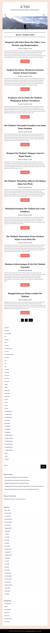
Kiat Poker (7, 612)
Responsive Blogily (30, 631)
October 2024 (8, 552)
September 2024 (8, 555)
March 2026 (7, 510)
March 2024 (7, 570)
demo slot (7, 375)
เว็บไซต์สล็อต (7, 426)
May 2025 (7, 540)
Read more (25, 61)
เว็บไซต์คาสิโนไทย (9, 435)
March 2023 (7, 591)
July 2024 (7, 561)
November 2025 (8, 522)
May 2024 (7, 567)
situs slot (7, 327)
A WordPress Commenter (9, 499)
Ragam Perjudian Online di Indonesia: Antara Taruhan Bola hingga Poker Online (21, 489)
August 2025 (7, 531)
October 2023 (8, 582)
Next (31, 320)
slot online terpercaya (9, 354)
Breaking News (8, 603)
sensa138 (7, 357)
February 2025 (8, 549)
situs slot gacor (8, 333)
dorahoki (6, 339)
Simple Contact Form (20, 499)
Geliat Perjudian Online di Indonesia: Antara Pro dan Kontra (17, 480)
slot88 (6, 384)
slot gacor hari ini (8, 348)
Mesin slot (7, 615)
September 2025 (8, 528)
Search (6, 465)
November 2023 (8, 579)
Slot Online (7, 621)
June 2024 (7, 564)
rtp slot (6, 399)
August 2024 (7, 558)
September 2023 (8, 585)
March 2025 (7, 546)
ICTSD (25, 7)
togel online (7, 390)
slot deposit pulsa (8, 411)
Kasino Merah (8, 609)
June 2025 (7, 537)
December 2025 (8, 519)
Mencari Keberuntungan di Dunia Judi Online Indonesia (16, 477)
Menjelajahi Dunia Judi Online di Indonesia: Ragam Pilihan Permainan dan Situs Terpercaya (24, 486)
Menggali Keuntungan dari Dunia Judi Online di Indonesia (17, 483)
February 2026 (8, 513)
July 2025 (7, 534)
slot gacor (7, 459)
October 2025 (8, 525)
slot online (7, 330)
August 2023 (7, 588)
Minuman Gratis (8, 618)
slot (5, 336)
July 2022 (7, 594)
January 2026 (8, 516)
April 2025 (7, 543)
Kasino (6, 606)
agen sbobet (7, 420)
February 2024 (8, 573)
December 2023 (8, 576)
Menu (44, 15)
